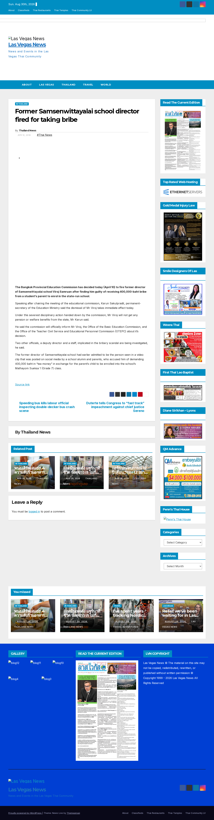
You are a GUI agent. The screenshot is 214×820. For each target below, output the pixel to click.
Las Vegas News (27, 790)
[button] (203, 84)
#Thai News (44, 135)
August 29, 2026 (77, 621)
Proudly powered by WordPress (25, 813)
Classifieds (23, 10)
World (106, 84)
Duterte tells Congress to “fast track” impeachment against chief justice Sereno (115, 407)
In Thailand (22, 104)
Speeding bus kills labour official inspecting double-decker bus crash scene (47, 407)
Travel (88, 84)
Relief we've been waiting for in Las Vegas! (179, 615)
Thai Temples (61, 10)
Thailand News (27, 130)
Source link (22, 384)
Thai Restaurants (42, 10)
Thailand (69, 84)
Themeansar (73, 813)
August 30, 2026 (28, 621)
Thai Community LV (82, 10)
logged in (34, 511)
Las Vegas (46, 84)
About (11, 10)
